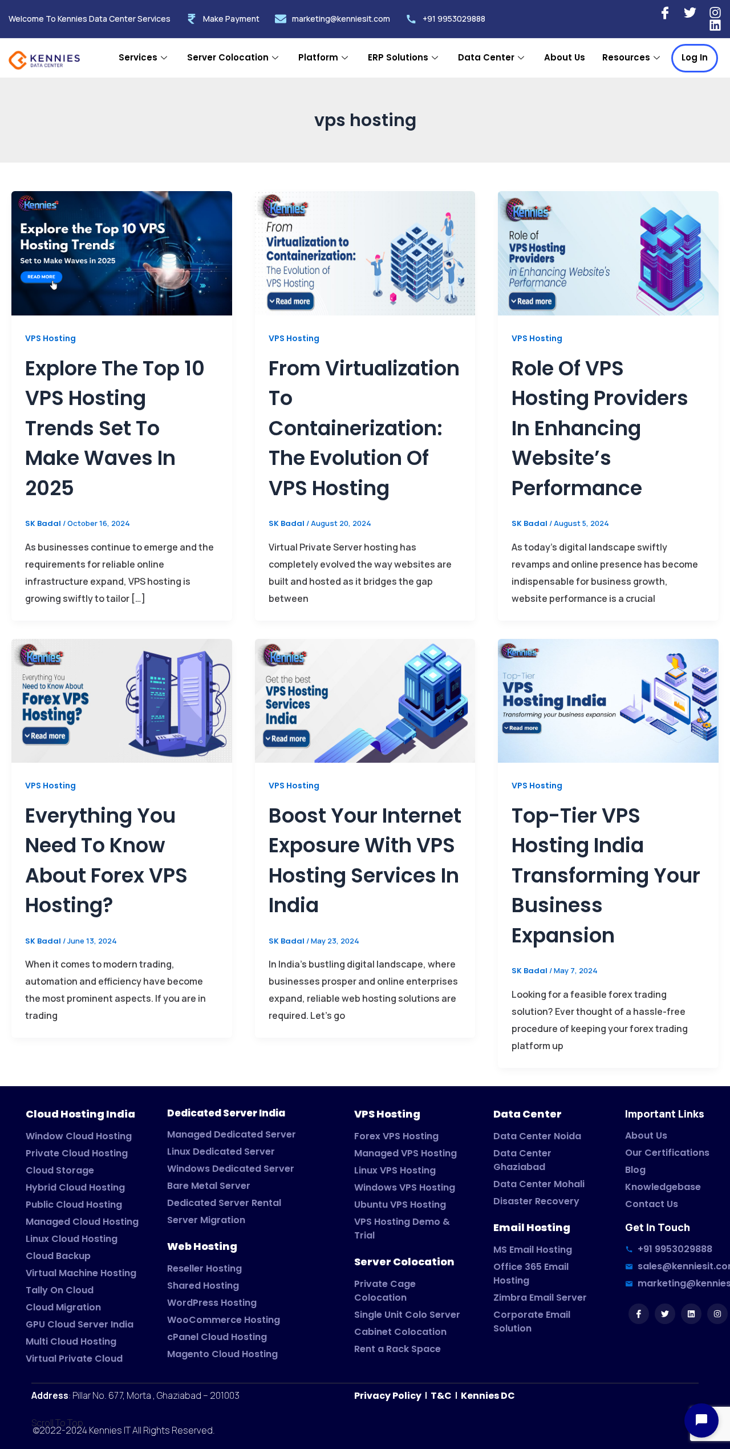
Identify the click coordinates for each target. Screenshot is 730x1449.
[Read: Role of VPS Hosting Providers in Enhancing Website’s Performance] (608, 253)
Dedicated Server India (226, 1113)
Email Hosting (531, 1227)
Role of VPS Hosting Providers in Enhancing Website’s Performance (600, 428)
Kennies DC (488, 1395)
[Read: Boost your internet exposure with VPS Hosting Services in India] (365, 700)
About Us (564, 57)
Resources (626, 57)
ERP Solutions (398, 57)
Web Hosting (202, 1246)
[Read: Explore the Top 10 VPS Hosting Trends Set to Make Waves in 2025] (121, 253)
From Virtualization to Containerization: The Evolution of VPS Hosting (364, 428)
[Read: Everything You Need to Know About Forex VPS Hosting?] (121, 700)
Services (138, 57)
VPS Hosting (50, 338)
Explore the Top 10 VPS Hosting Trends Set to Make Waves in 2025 (115, 428)
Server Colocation (228, 57)
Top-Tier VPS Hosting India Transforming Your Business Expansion (606, 875)
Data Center (486, 57)
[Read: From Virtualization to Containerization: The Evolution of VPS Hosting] (365, 253)
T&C (440, 1395)
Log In (695, 57)
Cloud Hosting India (80, 1114)
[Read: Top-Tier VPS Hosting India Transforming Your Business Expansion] (608, 700)
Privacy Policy (388, 1395)
